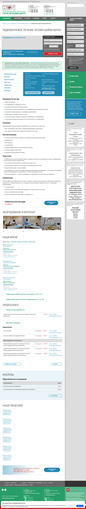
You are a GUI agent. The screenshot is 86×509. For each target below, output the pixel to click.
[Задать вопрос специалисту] (62, 9)
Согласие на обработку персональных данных (52, 49)
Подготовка (7, 82)
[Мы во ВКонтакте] (3, 490)
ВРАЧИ (44, 18)
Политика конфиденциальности (8, 498)
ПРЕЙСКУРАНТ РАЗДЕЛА (11, 364)
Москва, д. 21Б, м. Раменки (50, 7)
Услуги (8, 23)
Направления (31, 482)
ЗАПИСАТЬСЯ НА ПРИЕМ (33, 92)
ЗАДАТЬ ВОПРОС (48, 92)
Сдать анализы (75, 92)
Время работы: (27, 495)
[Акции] (62, 12)
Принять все (80, 505)
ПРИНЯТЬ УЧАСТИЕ (53, 53)
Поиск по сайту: (71, 3)
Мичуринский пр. (12, 256)
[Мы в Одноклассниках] (5, 490)
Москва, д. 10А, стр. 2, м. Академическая (34, 7)
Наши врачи (7, 87)
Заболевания (39, 482)
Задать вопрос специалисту (21, 485)
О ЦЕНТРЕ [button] (52, 18)
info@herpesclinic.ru (49, 13)
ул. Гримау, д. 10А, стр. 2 (48, 88)
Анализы (51, 482)
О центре (24, 482)
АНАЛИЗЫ (36, 18)
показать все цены (53, 74)
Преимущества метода (10, 74)
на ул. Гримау (53, 314)
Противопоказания (9, 79)
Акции (72, 81)
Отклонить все (71, 505)
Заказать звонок (9, 485)
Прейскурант (7, 90)
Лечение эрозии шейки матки (23, 23)
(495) (18, 472)
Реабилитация (8, 85)
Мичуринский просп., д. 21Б (48, 89)
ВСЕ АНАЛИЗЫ (54, 395)
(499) (18, 470)
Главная (4, 23)
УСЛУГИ (28, 18)
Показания (7, 76)
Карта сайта (13, 482)
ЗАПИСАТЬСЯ (73, 67)
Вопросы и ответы (76, 87)
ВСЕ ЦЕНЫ (55, 364)
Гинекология (13, 23)
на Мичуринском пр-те (55, 316)
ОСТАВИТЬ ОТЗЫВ (74, 113)
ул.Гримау (5, 256)
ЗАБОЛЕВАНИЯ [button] (18, 18)
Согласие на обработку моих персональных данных (76, 60)
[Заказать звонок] (62, 6)
